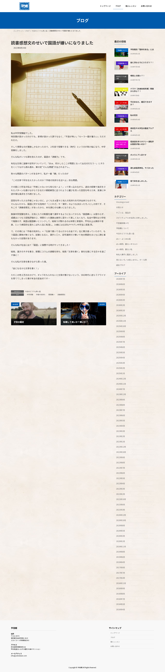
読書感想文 (61, 294)
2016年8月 (120, 593)
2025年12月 (121, 315)
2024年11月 (121, 384)
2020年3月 (120, 536)
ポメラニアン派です (138, 154)
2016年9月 (120, 588)
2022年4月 (120, 483)
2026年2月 (120, 305)
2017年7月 (120, 572)
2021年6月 (120, 504)
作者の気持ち (40, 294)
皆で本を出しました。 (139, 181)
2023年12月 (121, 394)
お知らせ (119, 207)
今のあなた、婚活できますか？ (141, 103)
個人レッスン (115, 642)
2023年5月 (120, 420)
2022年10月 (121, 452)
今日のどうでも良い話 (33, 291)
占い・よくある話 (123, 238)
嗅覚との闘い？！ (137, 75)
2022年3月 (120, 488)
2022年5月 (120, 478)
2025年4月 (120, 357)
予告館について (122, 228)
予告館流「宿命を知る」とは (142, 49)
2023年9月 (120, 399)
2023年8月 (120, 404)
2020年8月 (120, 525)
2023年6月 (120, 415)
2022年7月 (120, 467)
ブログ (112, 637)
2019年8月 (120, 551)
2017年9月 (120, 567)
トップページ (115, 633)
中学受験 (30, 294)
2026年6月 (120, 284)
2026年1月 (120, 310)
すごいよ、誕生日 (123, 212)
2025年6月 (120, 347)
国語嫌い (51, 294)
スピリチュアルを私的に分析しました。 (132, 217)
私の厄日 (134, 115)
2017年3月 (120, 578)
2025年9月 (120, 331)
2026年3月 (120, 300)
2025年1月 (120, 373)
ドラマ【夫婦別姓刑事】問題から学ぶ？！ (142, 89)
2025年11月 (121, 321)
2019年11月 (121, 546)
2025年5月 (120, 352)
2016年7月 (120, 599)
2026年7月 (120, 279)
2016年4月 (120, 609)
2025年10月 (121, 326)
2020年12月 (121, 515)
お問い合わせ (115, 646)
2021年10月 (121, 499)
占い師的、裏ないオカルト (127, 244)
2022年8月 (120, 462)
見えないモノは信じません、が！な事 (131, 259)
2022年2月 (120, 494)
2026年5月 (120, 289)
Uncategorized (122, 202)
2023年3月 (120, 431)
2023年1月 (120, 441)
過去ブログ (120, 265)
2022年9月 (120, 457)
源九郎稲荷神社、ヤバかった (142, 167)
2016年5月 (120, 604)
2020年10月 (121, 520)
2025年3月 (120, 362)
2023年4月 (120, 426)
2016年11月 (121, 583)
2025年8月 (120, 336)
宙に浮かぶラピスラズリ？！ (142, 62)
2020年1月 (120, 541)
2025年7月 (120, 342)
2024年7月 (120, 389)
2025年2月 (120, 368)
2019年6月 (120, 557)
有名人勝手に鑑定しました (127, 254)
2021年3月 (120, 509)
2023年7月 (120, 410)
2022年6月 (120, 473)
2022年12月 (121, 446)
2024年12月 (121, 378)
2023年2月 (120, 436)
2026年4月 (120, 294)
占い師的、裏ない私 (124, 249)
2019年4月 (120, 562)
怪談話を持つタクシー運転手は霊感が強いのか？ (142, 142)
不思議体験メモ (122, 223)
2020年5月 (120, 530)
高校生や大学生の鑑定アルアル (142, 129)
